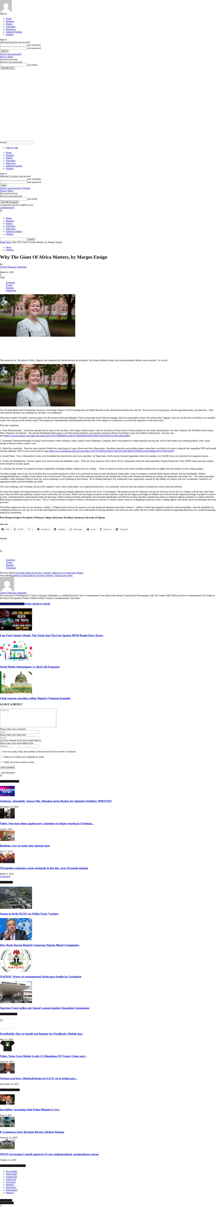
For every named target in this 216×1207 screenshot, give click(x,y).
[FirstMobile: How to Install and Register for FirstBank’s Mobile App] (7, 1028)
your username (34, 45)
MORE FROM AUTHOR (37, 604)
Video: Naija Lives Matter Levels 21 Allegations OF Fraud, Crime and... (43, 1056)
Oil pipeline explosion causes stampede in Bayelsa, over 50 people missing (44, 868)
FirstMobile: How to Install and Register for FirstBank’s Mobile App (41, 1033)
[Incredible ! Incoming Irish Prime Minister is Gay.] (7, 1104)
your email (32, 65)
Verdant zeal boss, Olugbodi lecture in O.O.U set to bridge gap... (38, 1078)
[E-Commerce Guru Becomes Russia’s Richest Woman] (7, 1126)
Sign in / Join (12, 147)
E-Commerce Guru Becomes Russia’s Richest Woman (32, 1132)
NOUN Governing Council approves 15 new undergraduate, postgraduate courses (49, 1154)
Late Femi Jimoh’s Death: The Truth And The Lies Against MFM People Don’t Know (51, 635)
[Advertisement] (34, 341)
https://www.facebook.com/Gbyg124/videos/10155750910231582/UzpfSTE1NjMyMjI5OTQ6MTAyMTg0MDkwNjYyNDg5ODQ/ (112, 451)
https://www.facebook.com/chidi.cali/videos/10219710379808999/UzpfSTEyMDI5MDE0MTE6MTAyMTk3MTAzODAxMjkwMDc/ (67, 435)
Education (10, 26)
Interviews (11, 29)
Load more (5, 876)
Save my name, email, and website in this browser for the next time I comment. (39, 751)
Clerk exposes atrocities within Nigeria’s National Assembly (35, 698)
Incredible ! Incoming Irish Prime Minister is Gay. (30, 1109)
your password (34, 48)
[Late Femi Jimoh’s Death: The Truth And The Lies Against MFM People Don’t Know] (16, 629)
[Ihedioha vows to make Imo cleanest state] (7, 840)
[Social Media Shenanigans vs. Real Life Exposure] (16, 661)
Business (10, 21)
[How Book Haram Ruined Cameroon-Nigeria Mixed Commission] (16, 939)
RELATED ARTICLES (12, 604)
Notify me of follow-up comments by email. (24, 757)
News (9, 242)
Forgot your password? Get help (15, 188)
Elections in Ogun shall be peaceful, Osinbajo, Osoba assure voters (42, 575)
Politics (9, 24)
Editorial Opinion (14, 32)
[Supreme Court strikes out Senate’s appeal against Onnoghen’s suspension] (16, 1002)
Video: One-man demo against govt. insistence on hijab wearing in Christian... (47, 823)
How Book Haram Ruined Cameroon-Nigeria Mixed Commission (39, 945)
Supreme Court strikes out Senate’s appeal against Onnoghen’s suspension (44, 1008)
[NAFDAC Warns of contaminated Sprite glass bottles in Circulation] (16, 971)
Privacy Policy (7, 57)
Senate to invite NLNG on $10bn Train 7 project (29, 913)
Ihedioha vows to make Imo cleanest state (25, 845)
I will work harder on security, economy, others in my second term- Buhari (48, 573)
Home (9, 18)
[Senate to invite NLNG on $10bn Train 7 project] (16, 908)
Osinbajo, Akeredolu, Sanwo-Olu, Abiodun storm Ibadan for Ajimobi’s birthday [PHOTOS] (56, 801)
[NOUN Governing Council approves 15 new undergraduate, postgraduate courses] (7, 1148)
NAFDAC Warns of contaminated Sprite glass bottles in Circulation (40, 976)
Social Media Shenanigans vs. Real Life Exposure (30, 666)
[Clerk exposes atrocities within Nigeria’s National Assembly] (16, 692)
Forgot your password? (10, 54)
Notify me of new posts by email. (19, 762)
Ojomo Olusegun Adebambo (13, 267)
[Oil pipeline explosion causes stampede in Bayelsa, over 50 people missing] (7, 862)
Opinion (10, 34)
